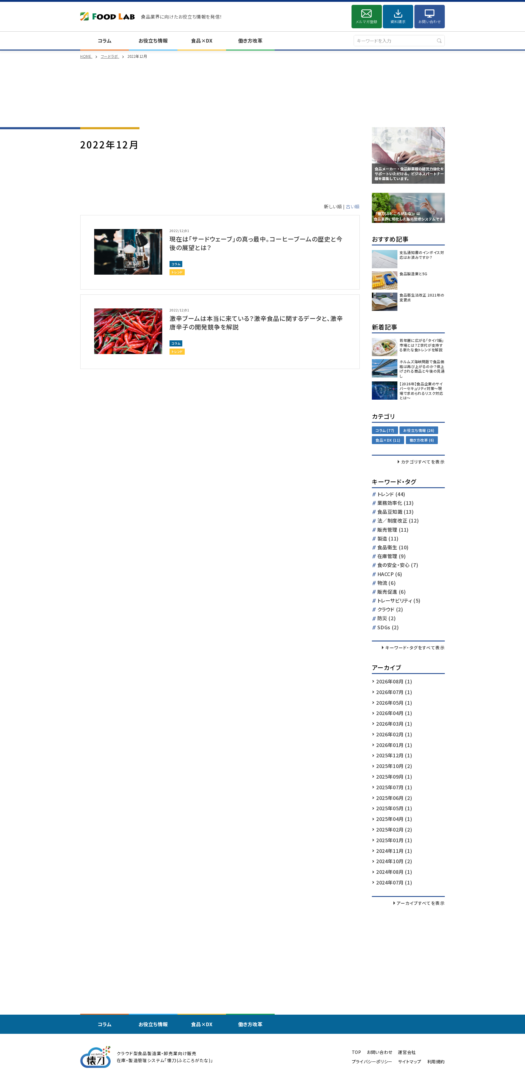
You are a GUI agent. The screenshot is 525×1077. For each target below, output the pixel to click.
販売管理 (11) (393, 530)
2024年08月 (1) (394, 871)
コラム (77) (385, 430)
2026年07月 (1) (394, 692)
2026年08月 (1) (394, 681)
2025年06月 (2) (394, 797)
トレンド (177, 272)
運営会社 (407, 1052)
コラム (105, 40)
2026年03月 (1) (394, 723)
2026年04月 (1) (394, 713)
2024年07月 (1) (394, 882)
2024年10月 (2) (394, 861)
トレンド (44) (391, 494)
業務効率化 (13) (395, 503)
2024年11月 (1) (394, 850)
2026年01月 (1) (394, 745)
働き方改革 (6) (422, 440)
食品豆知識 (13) (395, 512)
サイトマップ (409, 1061)
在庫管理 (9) (391, 556)
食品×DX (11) (388, 440)
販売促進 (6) (391, 592)
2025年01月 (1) (394, 840)
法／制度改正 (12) (398, 521)
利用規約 (436, 1061)
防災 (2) (386, 618)
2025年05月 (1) (394, 808)
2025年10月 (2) (394, 766)
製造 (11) (388, 539)
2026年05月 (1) (394, 702)
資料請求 (398, 21)
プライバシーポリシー (372, 1061)
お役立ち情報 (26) (418, 430)
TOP (356, 1052)
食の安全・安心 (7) (397, 565)
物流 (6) (386, 583)
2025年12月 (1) (394, 755)
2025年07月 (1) (394, 787)
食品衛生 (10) (393, 547)
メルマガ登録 (366, 21)
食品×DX (202, 40)
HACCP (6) (389, 574)
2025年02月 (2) (394, 829)
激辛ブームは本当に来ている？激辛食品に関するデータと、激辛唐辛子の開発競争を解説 (256, 322)
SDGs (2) (388, 627)
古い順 (353, 206)
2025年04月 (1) (394, 818)
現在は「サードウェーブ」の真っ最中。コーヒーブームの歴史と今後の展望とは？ (256, 243)
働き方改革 (250, 40)
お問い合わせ (429, 21)
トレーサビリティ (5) (398, 601)
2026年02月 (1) (394, 734)
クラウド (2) (390, 609)
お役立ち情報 (153, 40)
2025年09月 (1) (394, 776)
